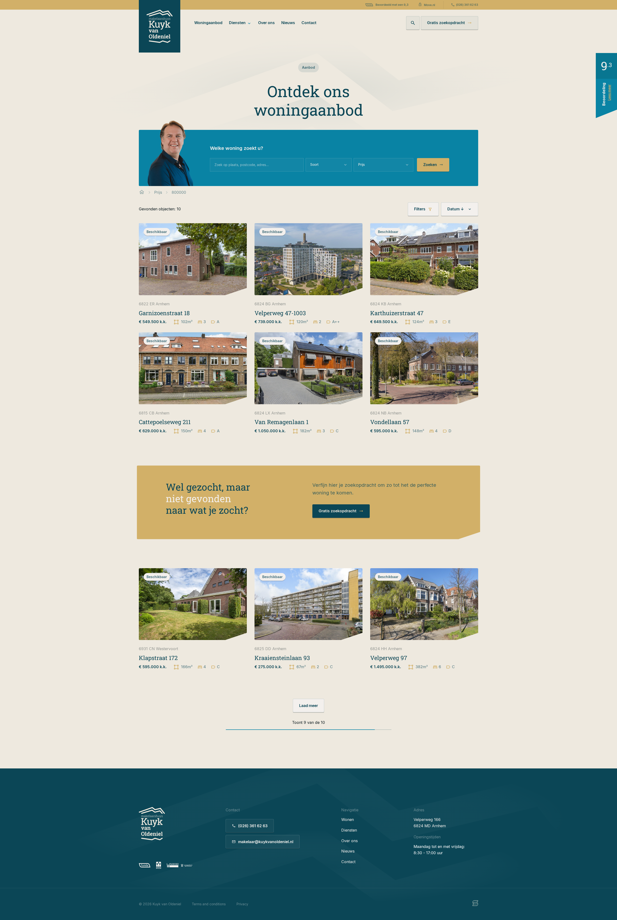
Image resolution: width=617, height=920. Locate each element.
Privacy (242, 904)
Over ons (266, 22)
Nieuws (288, 22)
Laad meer (308, 705)
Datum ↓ (455, 209)
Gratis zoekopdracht (446, 22)
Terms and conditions (209, 904)
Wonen (347, 819)
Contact (309, 22)
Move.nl (429, 5)
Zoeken (430, 164)
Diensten (237, 22)
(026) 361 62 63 (467, 5)
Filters (419, 209)
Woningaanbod (208, 22)
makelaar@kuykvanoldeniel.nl (265, 841)
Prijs (158, 192)
